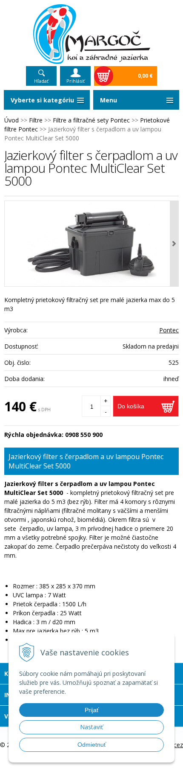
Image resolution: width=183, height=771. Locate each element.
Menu (108, 100)
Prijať (92, 710)
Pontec (169, 330)
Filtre (36, 120)
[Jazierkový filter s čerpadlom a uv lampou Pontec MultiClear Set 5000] (91, 244)
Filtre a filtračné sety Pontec (91, 120)
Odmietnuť (91, 744)
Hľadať (41, 81)
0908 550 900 (84, 435)
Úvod (11, 120)
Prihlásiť (75, 81)
